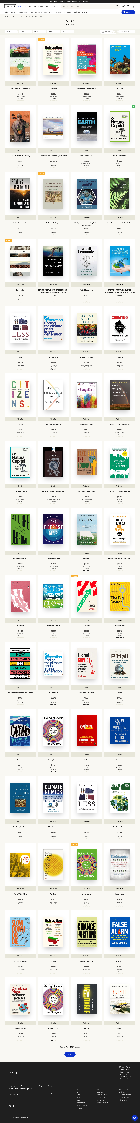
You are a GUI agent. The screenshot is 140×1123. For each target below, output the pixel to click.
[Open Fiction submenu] (9, 12)
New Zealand (67, 12)
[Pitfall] (120, 663)
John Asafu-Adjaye (53, 298)
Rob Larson (119, 902)
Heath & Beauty (81, 1102)
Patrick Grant (20, 365)
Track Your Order (123, 1089)
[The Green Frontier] (120, 797)
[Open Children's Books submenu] (29, 12)
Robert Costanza (120, 298)
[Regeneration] (53, 328)
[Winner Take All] (20, 999)
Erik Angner (20, 700)
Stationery (79, 1108)
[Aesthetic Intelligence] (53, 395)
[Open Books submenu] (22, 6)
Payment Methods (124, 1097)
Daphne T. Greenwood (119, 432)
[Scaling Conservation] (20, 193)
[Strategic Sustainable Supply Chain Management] (86, 193)
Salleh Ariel (119, 231)
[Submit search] (118, 6)
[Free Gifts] (120, 59)
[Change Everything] (86, 932)
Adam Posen (120, 835)
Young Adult (33, 12)
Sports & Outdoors (82, 1105)
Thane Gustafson (119, 1036)
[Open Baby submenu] (37, 6)
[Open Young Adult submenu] (37, 12)
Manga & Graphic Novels (45, 12)
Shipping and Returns (125, 1094)
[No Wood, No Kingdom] (53, 193)
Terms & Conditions (102, 1097)
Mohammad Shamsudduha (53, 499)
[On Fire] (86, 730)
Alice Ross (119, 499)
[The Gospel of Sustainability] (20, 59)
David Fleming (20, 835)
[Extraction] (53, 59)
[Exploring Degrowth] (20, 529)
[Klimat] (120, 999)
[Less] (20, 328)
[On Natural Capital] (120, 126)
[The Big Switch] (120, 596)
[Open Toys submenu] (26, 6)
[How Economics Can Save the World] (20, 663)
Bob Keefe (53, 835)
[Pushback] (86, 596)
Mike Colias (86, 1036)
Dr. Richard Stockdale (20, 231)
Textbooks (59, 12)
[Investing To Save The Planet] (120, 462)
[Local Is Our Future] (86, 328)
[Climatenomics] (53, 797)
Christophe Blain (20, 902)
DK (53, 633)
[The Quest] (53, 864)
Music (40, 16)
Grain (20, 164)
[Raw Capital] (20, 260)
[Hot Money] (20, 596)
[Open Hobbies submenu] (55, 6)
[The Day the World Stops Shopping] (120, 529)
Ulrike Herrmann (86, 700)
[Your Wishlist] (128, 6)
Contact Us (122, 1092)
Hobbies (79, 1100)
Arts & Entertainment (31, 16)
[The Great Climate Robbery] (20, 126)
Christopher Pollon (119, 700)
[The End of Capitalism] (86, 663)
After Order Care (123, 1100)
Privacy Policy (101, 1100)
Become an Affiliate (102, 1102)
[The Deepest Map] (53, 529)
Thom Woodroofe (86, 96)
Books (12, 16)
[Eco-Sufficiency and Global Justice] (120, 193)
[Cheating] (120, 328)
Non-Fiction (13, 12)
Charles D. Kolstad (53, 164)
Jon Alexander (20, 432)
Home (6, 16)
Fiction (6, 12)
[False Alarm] (120, 932)
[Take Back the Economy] (86, 462)
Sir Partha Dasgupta (120, 164)
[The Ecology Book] (53, 596)
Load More (70, 1054)
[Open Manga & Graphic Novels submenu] (53, 12)
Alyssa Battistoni (120, 96)
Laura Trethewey (53, 566)
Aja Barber (20, 768)
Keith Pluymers (53, 231)
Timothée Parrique (20, 969)
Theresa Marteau (86, 633)
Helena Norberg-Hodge (86, 365)
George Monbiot (87, 566)
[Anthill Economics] (86, 260)
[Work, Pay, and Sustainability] (120, 395)
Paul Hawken (53, 365)
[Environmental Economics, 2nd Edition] (53, 126)
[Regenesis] (86, 529)
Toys (78, 1092)
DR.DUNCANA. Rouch (86, 164)
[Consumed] (20, 730)
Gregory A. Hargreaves (20, 298)
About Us (100, 1092)
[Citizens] (20, 395)
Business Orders (102, 1094)
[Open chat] (135, 1118)
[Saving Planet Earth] (86, 126)
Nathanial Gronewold (86, 298)
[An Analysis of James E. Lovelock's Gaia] (53, 462)
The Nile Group (23, 1117)
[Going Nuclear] (53, 730)
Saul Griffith (119, 633)
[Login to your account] (123, 6)
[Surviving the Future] (20, 797)
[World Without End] (20, 864)
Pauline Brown (53, 432)
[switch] (114, 31)
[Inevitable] (86, 999)
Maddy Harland (86, 432)
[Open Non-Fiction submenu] (17, 12)
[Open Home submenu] (32, 6)
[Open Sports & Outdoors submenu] (49, 6)
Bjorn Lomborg (119, 969)
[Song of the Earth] (86, 395)
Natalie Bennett (86, 969)
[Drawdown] (120, 730)
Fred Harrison (119, 365)
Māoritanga (76, 12)
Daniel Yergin (53, 902)
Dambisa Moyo (20, 1036)
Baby (78, 1094)
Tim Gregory (53, 768)
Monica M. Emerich (20, 96)
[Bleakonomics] (120, 864)
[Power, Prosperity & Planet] (86, 59)
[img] (133, 106)
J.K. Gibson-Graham (87, 499)
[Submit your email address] (50, 1094)
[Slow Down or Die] (20, 932)
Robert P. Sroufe (86, 231)
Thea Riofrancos (53, 96)
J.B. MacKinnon (120, 566)
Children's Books (23, 12)
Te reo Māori (85, 12)
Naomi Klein (20, 633)
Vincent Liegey (20, 566)
